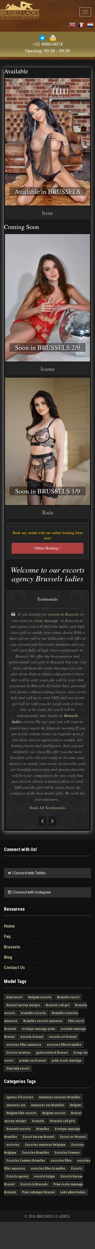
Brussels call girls (62, 1121)
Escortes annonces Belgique (45, 1145)
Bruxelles (42, 1129)
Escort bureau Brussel (38, 1137)
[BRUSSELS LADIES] (20, 10)
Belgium (75, 1105)
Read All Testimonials (48, 807)
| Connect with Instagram (31, 892)
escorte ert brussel (63, 1037)
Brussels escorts (18, 1129)
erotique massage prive (38, 1029)
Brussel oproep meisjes (23, 1005)
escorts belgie (44, 1176)
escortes (12, 1145)
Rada (47, 512)
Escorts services (18, 1053)
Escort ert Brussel (73, 1137)
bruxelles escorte (33, 1013)
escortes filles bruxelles (64, 1045)
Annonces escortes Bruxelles (59, 1097)
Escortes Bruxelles (35, 1153)
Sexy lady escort (17, 1068)
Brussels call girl (57, 1005)
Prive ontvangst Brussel (38, 1192)
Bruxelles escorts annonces (42, 1021)
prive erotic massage (67, 1060)
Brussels (12, 946)
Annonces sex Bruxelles (47, 1105)
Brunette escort (68, 997)
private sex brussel (32, 1060)
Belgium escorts (39, 997)
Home (9, 926)
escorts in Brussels (63, 614)
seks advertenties (73, 1192)
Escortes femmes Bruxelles (25, 1160)
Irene (47, 212)
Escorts (76, 1168)
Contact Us (14, 967)
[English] (72, 24)
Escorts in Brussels (34, 1184)
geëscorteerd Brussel (52, 1053)
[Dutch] (90, 24)
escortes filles (61, 1160)
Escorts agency (17, 1176)
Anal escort (14, 997)
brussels (38, 1121)
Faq (7, 936)
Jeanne (47, 368)
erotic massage (46, 620)
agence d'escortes (19, 1097)
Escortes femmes (67, 1153)
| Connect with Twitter (28, 873)
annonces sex (15, 1105)
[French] (81, 24)
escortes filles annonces (23, 1045)
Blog (8, 957)
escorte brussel (31, 1037)
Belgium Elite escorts (21, 1113)
